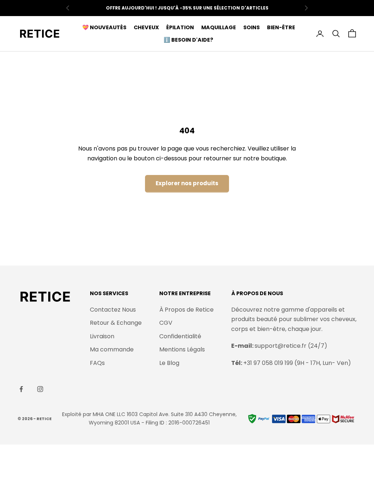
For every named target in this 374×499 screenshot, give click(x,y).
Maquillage (218, 27)
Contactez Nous (113, 309)
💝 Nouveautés (104, 27)
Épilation (180, 27)
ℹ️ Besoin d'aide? (188, 39)
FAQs (97, 363)
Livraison (102, 336)
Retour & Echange (116, 323)
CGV (165, 323)
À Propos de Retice (186, 309)
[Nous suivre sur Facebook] (21, 389)
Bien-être (281, 27)
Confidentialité (180, 336)
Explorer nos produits (187, 183)
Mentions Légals (182, 349)
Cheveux (146, 27)
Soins (251, 27)
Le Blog (169, 363)
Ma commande (112, 349)
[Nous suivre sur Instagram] (40, 389)
